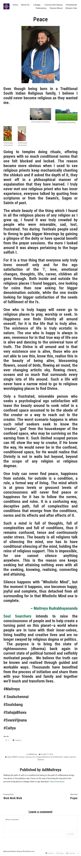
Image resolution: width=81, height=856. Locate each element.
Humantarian (71, 5)
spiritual (73, 757)
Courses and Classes (54, 5)
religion (66, 757)
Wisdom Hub (71, 8)
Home (15, 5)
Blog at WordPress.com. (26, 851)
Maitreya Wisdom (9, 851)
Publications (41, 8)
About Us (25, 5)
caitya (9, 757)
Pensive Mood (56, 8)
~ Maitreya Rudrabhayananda (54, 608)
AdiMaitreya (32, 754)
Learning (28, 757)
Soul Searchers (17, 616)
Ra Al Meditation (57, 757)
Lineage (36, 5)
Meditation (46, 757)
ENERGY (15, 757)
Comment (71, 834)
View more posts (56, 781)
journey (21, 757)
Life (33, 757)
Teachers (40, 760)
